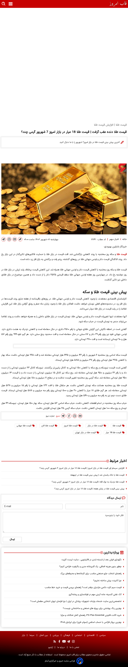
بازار (23, 635)
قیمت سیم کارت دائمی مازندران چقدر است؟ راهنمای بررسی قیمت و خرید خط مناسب (83, 587)
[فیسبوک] (69, 416)
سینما (32, 635)
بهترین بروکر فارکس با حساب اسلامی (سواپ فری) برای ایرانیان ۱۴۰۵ (91, 622)
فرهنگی (67, 635)
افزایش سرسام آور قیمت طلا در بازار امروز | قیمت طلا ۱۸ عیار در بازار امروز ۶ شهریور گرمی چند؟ (82, 468)
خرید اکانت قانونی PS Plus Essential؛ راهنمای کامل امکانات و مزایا (91, 615)
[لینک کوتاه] (20, 239)
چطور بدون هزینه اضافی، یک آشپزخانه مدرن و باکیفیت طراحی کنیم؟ (90, 566)
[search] (3, 4)
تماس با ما (75, 647)
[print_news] (9, 239)
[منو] (10, 4)
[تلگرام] (3, 239)
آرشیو (50, 647)
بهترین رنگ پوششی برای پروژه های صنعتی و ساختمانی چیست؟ (92, 608)
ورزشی (56, 635)
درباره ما (61, 647)
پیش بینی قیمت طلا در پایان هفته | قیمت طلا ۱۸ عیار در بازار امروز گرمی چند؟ (89, 488)
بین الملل (43, 635)
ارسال (12, 539)
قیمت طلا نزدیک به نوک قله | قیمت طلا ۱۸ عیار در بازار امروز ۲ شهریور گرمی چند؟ (88, 481)
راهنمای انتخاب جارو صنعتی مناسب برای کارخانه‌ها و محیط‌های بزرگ (91, 573)
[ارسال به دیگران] (14, 239)
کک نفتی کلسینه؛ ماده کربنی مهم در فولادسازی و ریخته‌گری (95, 594)
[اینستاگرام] (73, 641)
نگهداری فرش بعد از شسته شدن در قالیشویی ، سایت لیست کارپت (92, 559)
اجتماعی (79, 635)
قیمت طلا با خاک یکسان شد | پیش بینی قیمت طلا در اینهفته (97, 475)
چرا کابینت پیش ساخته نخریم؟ (107, 580)
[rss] (54, 641)
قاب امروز (70, 654)
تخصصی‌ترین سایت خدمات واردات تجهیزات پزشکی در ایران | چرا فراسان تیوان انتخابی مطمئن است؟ (76, 601)
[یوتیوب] (64, 641)
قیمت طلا (121, 254)
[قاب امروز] (118, 4)
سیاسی (103, 635)
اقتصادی (91, 635)
